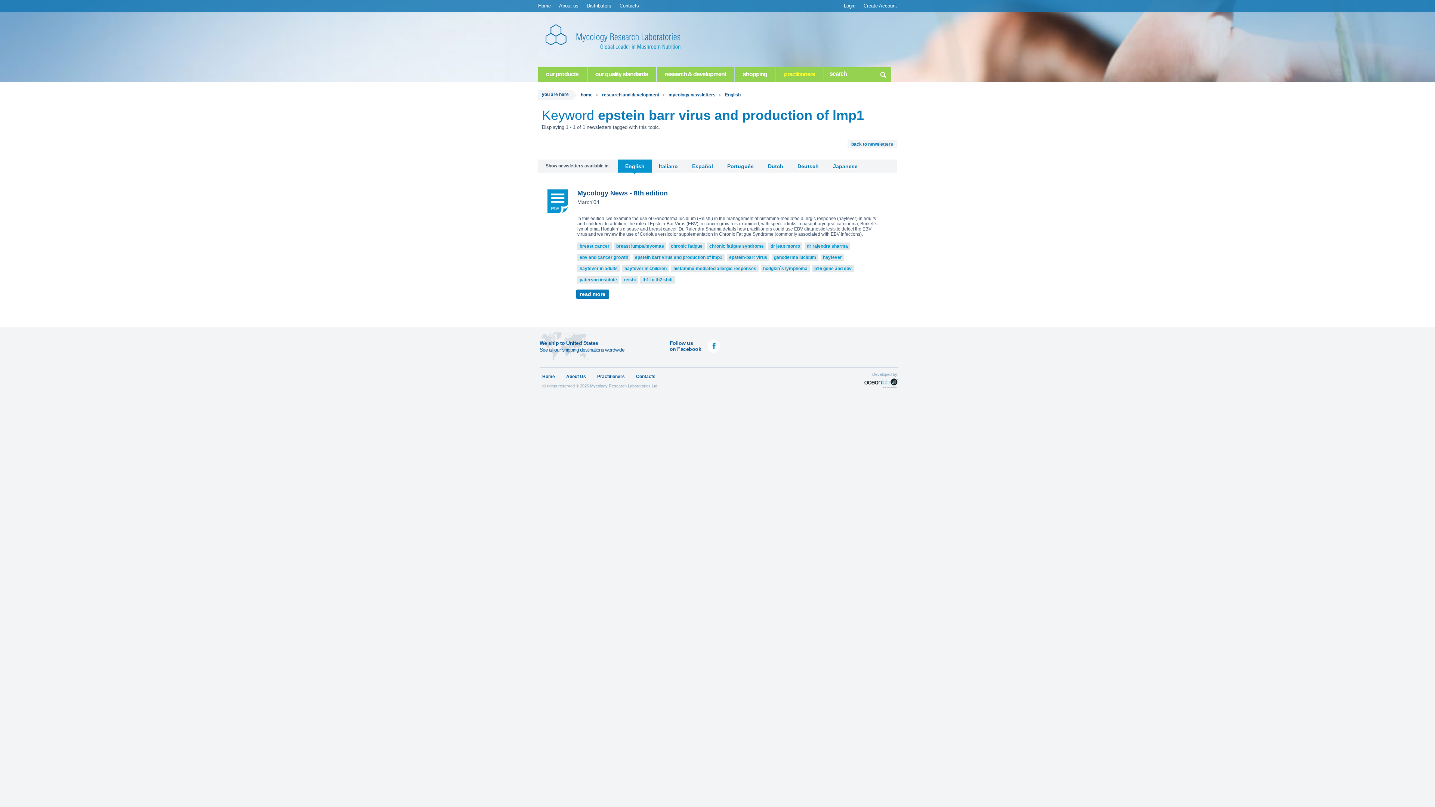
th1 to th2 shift (657, 279)
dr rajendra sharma (827, 246)
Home (544, 6)
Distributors (599, 6)
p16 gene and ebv (833, 268)
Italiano (668, 166)
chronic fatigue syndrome (736, 246)
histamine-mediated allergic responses (714, 268)
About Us (576, 376)
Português (740, 166)
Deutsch (808, 166)
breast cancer (595, 246)
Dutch (775, 166)
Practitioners (611, 376)
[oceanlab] (881, 383)
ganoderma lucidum (795, 257)
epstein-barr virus (748, 257)
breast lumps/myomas (640, 246)
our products (562, 74)
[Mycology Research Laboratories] (620, 37)
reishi (630, 279)
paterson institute (598, 279)
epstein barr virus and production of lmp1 (678, 257)
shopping (755, 74)
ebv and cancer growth (604, 257)
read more (592, 294)
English (733, 95)
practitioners (799, 74)
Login (849, 6)
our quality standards (621, 74)
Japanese (845, 166)
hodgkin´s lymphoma (785, 268)
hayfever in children (645, 268)
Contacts (629, 6)
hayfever (832, 257)
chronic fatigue (687, 246)
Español (702, 166)
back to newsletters (872, 144)
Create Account (880, 6)
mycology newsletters (692, 95)
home (587, 95)
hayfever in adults (599, 268)
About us (568, 6)
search (883, 73)
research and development (630, 95)
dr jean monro (785, 246)
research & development (695, 74)
